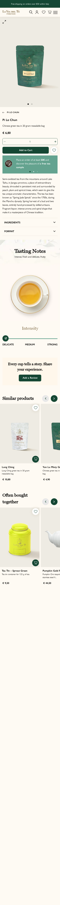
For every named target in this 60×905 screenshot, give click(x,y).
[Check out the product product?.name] (20, 433)
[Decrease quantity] (5, 141)
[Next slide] (54, 398)
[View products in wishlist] (43, 12)
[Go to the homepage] (11, 12)
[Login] (36, 12)
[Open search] (31, 12)
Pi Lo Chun (13, 112)
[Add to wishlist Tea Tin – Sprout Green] (35, 511)
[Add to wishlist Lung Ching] (35, 407)
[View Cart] (49, 12)
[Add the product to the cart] (35, 459)
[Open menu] (55, 12)
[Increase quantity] (54, 141)
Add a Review (30, 377)
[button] (28, 104)
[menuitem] (31, 12)
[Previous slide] (45, 398)
